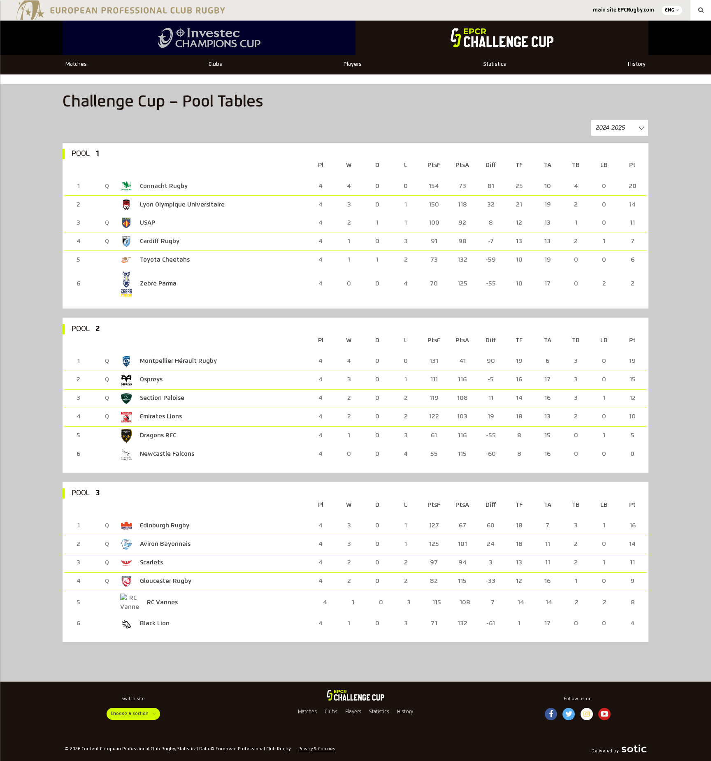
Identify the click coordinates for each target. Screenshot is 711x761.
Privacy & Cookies (316, 749)
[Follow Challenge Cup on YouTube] (604, 714)
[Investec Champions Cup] (209, 38)
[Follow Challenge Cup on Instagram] (586, 714)
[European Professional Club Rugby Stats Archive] (119, 16)
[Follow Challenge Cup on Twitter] (568, 714)
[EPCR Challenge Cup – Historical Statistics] (502, 38)
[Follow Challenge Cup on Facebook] (551, 714)
